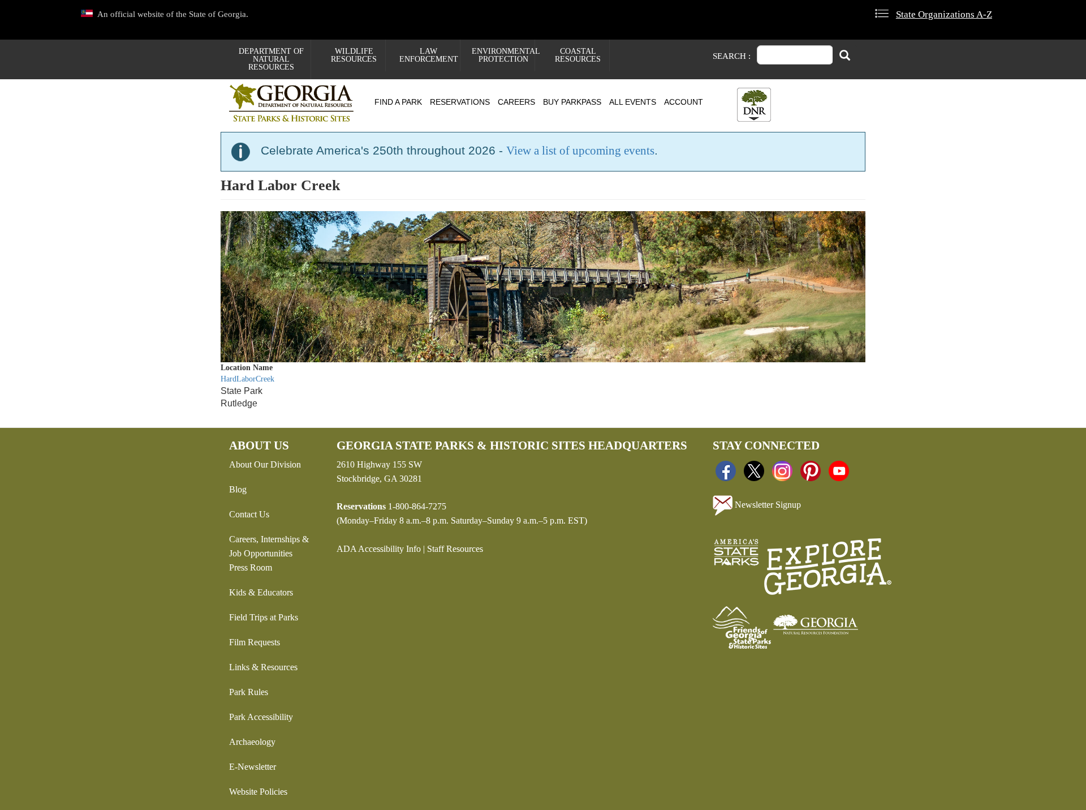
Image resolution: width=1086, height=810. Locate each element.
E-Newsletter (252, 767)
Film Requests (254, 642)
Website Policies (258, 791)
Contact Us (249, 514)
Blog (238, 489)
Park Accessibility (261, 717)
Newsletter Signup (766, 504)
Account (683, 101)
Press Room (250, 567)
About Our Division (265, 464)
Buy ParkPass (572, 101)
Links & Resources (263, 667)
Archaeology (252, 742)
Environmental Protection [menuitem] (503, 55)
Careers (516, 101)
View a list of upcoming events (580, 150)
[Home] (295, 103)
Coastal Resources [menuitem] (578, 55)
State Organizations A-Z (944, 14)
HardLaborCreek (247, 379)
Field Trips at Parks (263, 617)
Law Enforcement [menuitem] (428, 55)
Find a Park (398, 101)
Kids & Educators (261, 592)
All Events (632, 101)
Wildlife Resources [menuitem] (354, 55)
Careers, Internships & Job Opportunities (269, 546)
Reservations (460, 101)
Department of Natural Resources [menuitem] (271, 59)
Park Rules (248, 692)
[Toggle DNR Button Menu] (754, 105)
